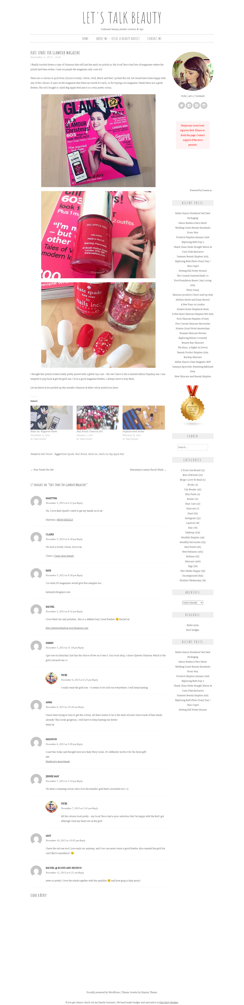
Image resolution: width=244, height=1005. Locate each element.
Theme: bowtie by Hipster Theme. (139, 992)
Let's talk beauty (122, 17)
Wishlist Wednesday (190, 580)
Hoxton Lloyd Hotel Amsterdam (193, 328)
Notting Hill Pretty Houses (193, 270)
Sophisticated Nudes (133, 431)
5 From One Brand (190, 470)
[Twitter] (181, 105)
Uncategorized (189, 575)
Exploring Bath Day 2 (193, 242)
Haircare (191, 508)
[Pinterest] (196, 105)
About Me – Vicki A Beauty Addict (118, 38)
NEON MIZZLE (65, 519)
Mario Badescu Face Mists (193, 223)
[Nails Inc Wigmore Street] (51, 418)
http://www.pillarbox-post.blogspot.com (67, 628)
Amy (48, 835)
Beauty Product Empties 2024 (192, 352)
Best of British (190, 475)
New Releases (189, 551)
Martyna (51, 498)
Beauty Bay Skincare (193, 342)
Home (85, 38)
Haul (190, 513)
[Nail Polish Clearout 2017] (98, 418)
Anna (49, 702)
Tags (190, 566)
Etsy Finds (190, 494)
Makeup (189, 532)
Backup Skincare (193, 357)
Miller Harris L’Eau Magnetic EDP (193, 362)
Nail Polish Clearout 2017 (90, 431)
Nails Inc (93, 454)
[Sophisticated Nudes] (144, 418)
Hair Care (190, 503)
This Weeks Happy (190, 571)
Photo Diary (192, 290)
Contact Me (154, 38)
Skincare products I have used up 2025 (193, 294)
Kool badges (192, 630)
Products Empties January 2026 (192, 237)
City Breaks (190, 489)
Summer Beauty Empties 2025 (193, 256)
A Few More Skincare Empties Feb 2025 (193, 314)
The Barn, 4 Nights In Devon (193, 347)
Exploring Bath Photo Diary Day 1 (192, 261)
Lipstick (190, 523)
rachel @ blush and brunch (64, 867)
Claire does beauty (64, 556)
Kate (48, 570)
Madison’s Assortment (58, 761)
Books (191, 484)
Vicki (58, 57)
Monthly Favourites (190, 542)
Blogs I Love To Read (191, 479)
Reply (80, 503)
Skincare (189, 561)
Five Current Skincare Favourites (192, 323)
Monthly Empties (190, 537)
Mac (190, 527)
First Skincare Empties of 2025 (193, 318)
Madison (51, 739)
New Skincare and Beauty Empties (193, 376)
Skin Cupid (193, 266)
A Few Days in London (193, 304)
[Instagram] (204, 105)
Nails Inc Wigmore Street (43, 431)
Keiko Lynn (193, 625)
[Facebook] (189, 105)
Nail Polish (46, 454)
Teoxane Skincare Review (192, 333)
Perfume (190, 556)
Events (190, 499)
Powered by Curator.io (201, 190)
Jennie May (52, 776)
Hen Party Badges (168, 1002)
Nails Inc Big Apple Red (111, 454)
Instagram (190, 518)
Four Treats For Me (42, 469)
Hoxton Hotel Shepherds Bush (193, 309)
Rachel (50, 606)
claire (50, 534)
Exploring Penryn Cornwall (193, 338)
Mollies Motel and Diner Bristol (193, 299)
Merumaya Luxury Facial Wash (148, 469)
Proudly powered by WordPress (103, 992)
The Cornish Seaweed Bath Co (193, 275)
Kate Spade (68, 454)
